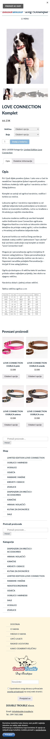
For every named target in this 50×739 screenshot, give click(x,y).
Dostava (15, 624)
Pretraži (7, 443)
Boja (8, 135)
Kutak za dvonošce (18, 509)
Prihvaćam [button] (8, 735)
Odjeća (11, 472)
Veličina (7, 129)
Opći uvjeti (16, 639)
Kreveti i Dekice (15, 482)
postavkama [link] (41, 730)
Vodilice (12, 468)
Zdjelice (11, 487)
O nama (14, 629)
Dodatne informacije (22, 161)
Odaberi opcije (11, 376)
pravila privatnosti (15, 692)
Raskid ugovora (19, 644)
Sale (9, 514)
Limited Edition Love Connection (25, 458)
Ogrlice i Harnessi (17, 463)
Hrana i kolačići (16, 505)
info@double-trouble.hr (22, 711)
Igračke (11, 500)
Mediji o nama (18, 634)
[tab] (7, 161)
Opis (8, 161)
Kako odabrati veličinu (23, 649)
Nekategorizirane (17, 586)
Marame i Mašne (16, 477)
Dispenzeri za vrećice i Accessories (19, 493)
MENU (26, 19)
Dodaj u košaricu (19, 142)
